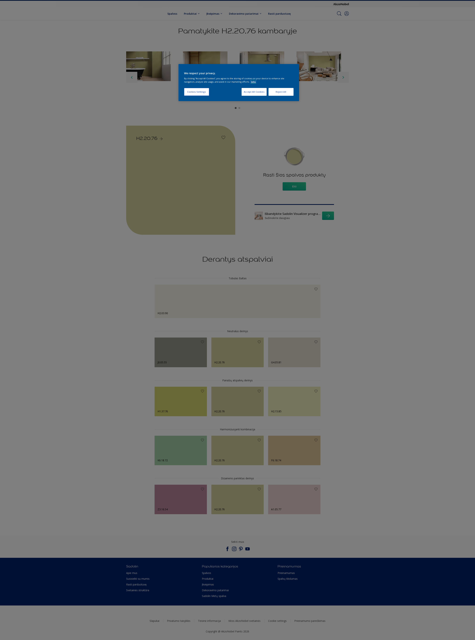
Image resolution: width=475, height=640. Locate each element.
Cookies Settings (196, 91)
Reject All (281, 91)
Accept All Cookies (254, 91)
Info (253, 81)
